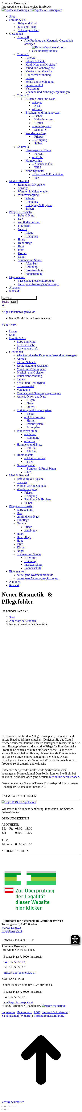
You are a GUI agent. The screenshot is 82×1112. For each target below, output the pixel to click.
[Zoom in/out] (14, 1106)
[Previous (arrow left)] (3, 1109)
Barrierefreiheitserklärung (49, 1015)
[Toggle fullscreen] (10, 1106)
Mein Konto (9, 324)
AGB (37, 1012)
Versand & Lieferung (55, 1012)
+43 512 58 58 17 (14, 962)
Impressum (8, 1012)
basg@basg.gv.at (12, 931)
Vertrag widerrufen (13, 1101)
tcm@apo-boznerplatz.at (18, 1002)
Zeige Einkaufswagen (15, 311)
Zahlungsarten (10, 1015)
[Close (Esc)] (3, 1106)
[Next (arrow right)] (6, 1109)
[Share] (6, 1106)
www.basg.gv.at (11, 927)
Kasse (31, 311)
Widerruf (26, 1015)
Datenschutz (24, 1012)
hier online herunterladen (64, 776)
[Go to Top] (41, 1098)
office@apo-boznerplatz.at (19, 972)
